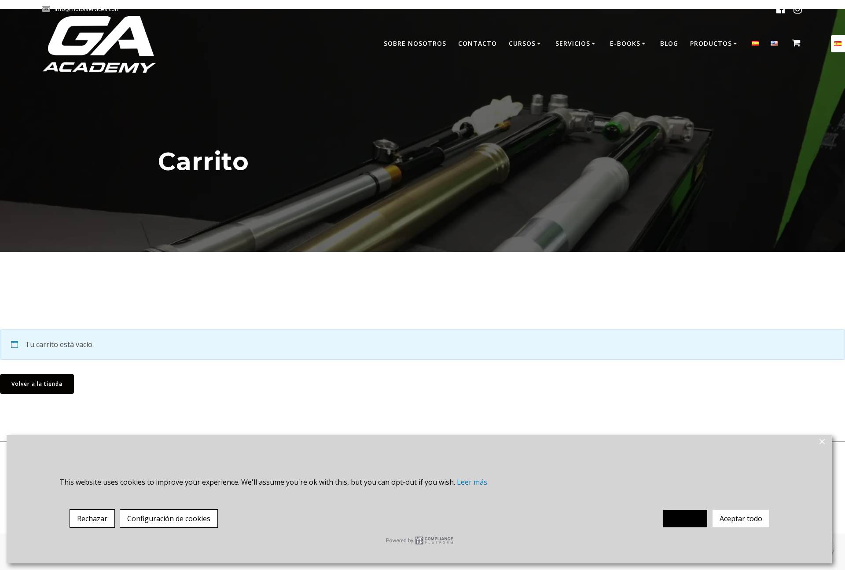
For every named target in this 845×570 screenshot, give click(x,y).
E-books (625, 43)
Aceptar (685, 518)
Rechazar (92, 518)
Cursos (522, 43)
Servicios (572, 43)
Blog (669, 43)
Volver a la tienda (36, 383)
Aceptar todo (741, 518)
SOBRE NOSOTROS (415, 43)
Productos (711, 43)
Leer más (472, 482)
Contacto (477, 43)
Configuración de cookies (168, 518)
